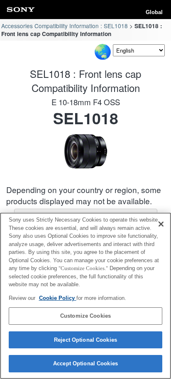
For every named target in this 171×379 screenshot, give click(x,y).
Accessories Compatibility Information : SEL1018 (64, 26)
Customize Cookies (85, 316)
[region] (85, 295)
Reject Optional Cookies (85, 340)
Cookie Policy (57, 298)
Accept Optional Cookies (85, 363)
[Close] (161, 224)
